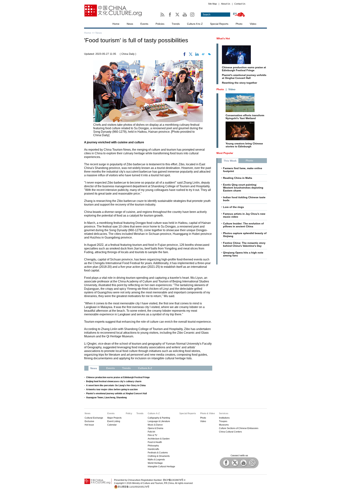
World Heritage (155, 463)
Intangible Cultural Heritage (161, 466)
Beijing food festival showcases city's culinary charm (113, 381)
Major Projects (114, 418)
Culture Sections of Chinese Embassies (238, 428)
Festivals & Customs (158, 452)
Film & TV (152, 435)
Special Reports (219, 23)
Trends (176, 23)
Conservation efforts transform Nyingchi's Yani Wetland (245, 117)
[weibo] (203, 55)
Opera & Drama (155, 428)
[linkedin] (197, 55)
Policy (129, 413)
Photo (239, 23)
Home (115, 23)
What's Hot (223, 38)
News (130, 23)
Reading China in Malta (237, 177)
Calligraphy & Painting (159, 418)
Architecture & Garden (159, 438)
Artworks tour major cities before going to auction (112, 389)
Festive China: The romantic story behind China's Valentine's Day (244, 244)
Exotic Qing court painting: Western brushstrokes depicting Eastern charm (243, 187)
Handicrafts (153, 449)
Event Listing (113, 421)
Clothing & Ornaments (159, 456)
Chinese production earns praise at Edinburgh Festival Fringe (118, 377)
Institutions (224, 418)
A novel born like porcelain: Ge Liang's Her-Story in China (116, 385)
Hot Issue (89, 425)
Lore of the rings (233, 207)
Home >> (89, 32)
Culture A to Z (195, 23)
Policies (160, 23)
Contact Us (239, 4)
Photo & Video (207, 413)
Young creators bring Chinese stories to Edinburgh (244, 145)
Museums (224, 425)
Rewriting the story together (239, 82)
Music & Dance (155, 425)
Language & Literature (159, 421)
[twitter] (190, 55)
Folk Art (151, 431)
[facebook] (184, 55)
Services (223, 413)
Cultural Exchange (94, 418)
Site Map (212, 4)
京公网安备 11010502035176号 (133, 487)
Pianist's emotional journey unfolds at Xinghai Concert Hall (116, 393)
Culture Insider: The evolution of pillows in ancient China (243, 225)
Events (144, 23)
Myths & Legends (156, 459)
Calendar (112, 425)
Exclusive (89, 421)
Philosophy (153, 445)
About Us (225, 4)
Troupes (223, 421)
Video (253, 23)
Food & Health (155, 442)
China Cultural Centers (230, 431)
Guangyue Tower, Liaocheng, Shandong (106, 397)
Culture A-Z (154, 413)
